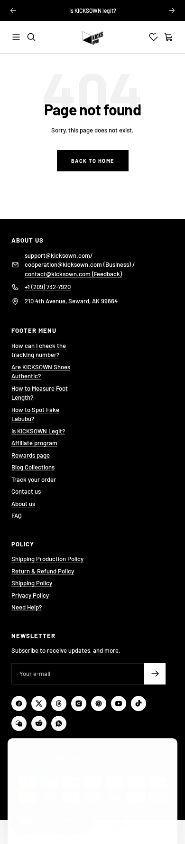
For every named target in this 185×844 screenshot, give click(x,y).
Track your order (33, 479)
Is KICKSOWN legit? (92, 10)
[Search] (31, 37)
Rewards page (30, 455)
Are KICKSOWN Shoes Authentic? (40, 371)
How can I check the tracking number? (38, 350)
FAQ (16, 515)
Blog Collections (33, 467)
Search (69, 837)
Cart (115, 837)
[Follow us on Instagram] (78, 703)
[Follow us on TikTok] (138, 703)
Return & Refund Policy (42, 571)
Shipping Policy (31, 583)
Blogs (23, 837)
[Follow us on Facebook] (19, 703)
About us (23, 503)
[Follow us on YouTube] (118, 703)
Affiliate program (34, 443)
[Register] (155, 674)
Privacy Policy (30, 595)
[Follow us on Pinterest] (98, 703)
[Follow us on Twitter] (38, 703)
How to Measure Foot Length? (39, 393)
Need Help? (26, 607)
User (162, 837)
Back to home (92, 161)
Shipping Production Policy (47, 559)
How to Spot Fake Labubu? (35, 414)
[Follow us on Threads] (58, 703)
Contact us (26, 491)
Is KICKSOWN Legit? (38, 431)
